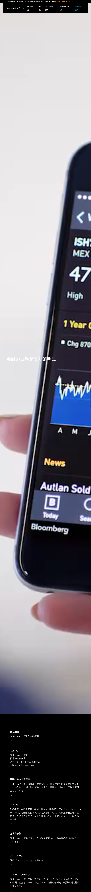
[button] (17, 1)
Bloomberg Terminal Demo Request (39, 1)
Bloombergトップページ (15, 8)
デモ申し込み (78, 8)
